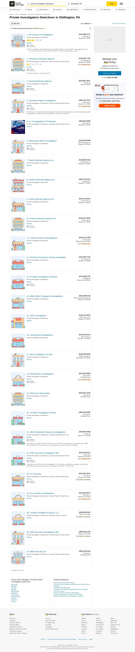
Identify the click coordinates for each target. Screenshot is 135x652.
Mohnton (14, 590)
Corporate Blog (14, 625)
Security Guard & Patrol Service (59, 61)
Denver (83, 633)
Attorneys (52, 515)
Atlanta (83, 618)
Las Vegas (99, 627)
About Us (12, 618)
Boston (83, 625)
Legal (90, 639)
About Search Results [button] (119, 23)
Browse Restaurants (51, 629)
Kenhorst (14, 600)
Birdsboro (14, 593)
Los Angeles (100, 629)
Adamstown (15, 595)
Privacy (42, 639)
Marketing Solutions (15, 631)
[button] (121, 4)
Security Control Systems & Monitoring (66, 593)
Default (87, 23)
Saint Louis (114, 633)
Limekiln (14, 598)
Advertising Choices (15, 627)
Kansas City (100, 625)
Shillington (23, 14)
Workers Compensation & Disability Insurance (69, 596)
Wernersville (15, 591)
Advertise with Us (15, 622)
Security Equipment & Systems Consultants (68, 594)
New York (114, 622)
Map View (17, 23)
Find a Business (50, 620)
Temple (13, 588)
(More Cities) (95, 614)
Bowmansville (15, 596)
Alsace (13, 601)
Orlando (113, 627)
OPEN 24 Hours (39, 28)
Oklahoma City (115, 625)
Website (29, 43)
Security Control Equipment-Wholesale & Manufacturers (72, 584)
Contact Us (13, 620)
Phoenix (113, 631)
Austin (83, 620)
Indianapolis (99, 622)
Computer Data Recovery (57, 435)
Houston (98, 620)
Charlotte (84, 627)
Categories (48, 627)
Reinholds (14, 585)
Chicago (83, 629)
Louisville (99, 631)
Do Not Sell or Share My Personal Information (61, 639)
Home (11, 14)
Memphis (99, 633)
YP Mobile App (50, 622)
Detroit (98, 618)
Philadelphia (114, 629)
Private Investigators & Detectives (37, 37)
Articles (47, 618)
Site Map (48, 625)
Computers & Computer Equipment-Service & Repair (71, 589)
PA (16, 14)
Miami (112, 618)
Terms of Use (82, 639)
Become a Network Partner (17, 629)
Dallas (83, 631)
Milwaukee (114, 620)
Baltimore (84, 622)
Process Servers (61, 515)
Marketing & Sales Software (18, 633)
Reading (14, 586)
